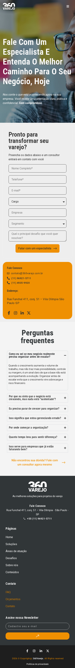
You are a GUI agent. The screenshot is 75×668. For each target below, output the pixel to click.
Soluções (11, 544)
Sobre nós (12, 565)
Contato (10, 606)
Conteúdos (12, 572)
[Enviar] (37, 635)
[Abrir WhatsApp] (66, 659)
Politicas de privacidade (37, 664)
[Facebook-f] (9, 313)
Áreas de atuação (16, 551)
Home (9, 537)
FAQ (8, 592)
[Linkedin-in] (22, 313)
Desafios (11, 558)
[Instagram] (15, 313)
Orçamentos (13, 599)
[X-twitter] (29, 313)
